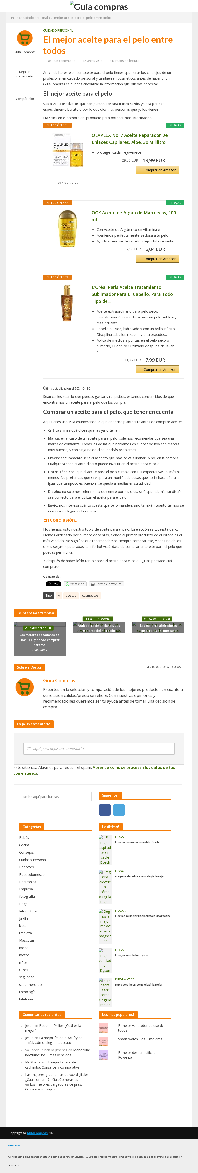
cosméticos (90, 595)
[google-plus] (133, 810)
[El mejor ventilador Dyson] (105, 960)
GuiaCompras (37, 1133)
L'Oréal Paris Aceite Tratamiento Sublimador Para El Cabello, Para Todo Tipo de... (132, 294)
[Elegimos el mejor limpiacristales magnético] (105, 926)
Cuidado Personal (34, 17)
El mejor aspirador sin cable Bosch (137, 841)
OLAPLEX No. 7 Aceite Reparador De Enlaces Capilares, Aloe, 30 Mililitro (130, 138)
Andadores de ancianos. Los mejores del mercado (99, 628)
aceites (71, 595)
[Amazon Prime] (172, 160)
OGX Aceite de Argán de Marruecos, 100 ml (134, 216)
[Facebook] (105, 810)
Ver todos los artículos (164, 667)
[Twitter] (119, 810)
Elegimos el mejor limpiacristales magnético (143, 915)
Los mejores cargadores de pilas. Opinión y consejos (53, 1086)
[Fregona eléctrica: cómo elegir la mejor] (105, 886)
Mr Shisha (33, 1062)
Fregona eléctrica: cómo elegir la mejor (140, 876)
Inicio (15, 17)
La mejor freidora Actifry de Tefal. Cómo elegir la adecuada (53, 1040)
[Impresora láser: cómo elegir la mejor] (105, 992)
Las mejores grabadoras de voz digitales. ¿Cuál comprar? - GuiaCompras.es (57, 1077)
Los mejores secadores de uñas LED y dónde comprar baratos (39, 640)
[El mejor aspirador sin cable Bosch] (105, 849)
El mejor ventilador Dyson (131, 955)
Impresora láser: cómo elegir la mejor (139, 984)
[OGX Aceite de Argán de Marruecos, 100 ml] (67, 228)
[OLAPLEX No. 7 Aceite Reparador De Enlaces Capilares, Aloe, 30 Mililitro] (67, 151)
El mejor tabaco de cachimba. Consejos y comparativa (52, 1064)
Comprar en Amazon (160, 170)
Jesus (29, 1025)
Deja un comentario (24, 73)
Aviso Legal (14, 1144)
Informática (124, 979)
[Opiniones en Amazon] (68, 177)
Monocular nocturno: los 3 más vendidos (57, 1052)
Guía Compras (25, 52)
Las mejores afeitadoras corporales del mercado (158, 628)
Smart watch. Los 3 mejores (140, 1039)
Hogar (120, 837)
